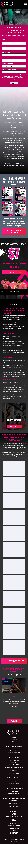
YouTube (14, 741)
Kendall (16, 291)
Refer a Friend (14, 812)
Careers (14, 814)
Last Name (4, 50)
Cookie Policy (14, 833)
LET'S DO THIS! (14, 83)
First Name (4, 45)
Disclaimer (14, 831)
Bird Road (11, 291)
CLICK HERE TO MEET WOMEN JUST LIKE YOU (14, 661)
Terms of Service (14, 828)
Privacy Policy (14, 823)
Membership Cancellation (14, 816)
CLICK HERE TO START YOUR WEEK (14, 272)
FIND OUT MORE (14, 426)
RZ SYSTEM (15, 304)
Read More (14, 721)
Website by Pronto (14, 841)
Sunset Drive (21, 291)
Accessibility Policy (14, 826)
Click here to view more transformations (14, 231)
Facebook (14, 739)
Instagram (14, 737)
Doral (7, 291)
